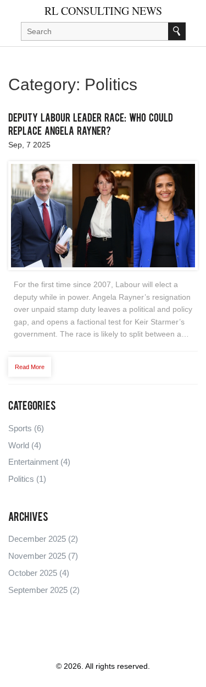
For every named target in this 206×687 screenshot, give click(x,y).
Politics (27, 478)
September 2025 (44, 590)
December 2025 (43, 538)
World (24, 445)
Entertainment (39, 461)
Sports (26, 428)
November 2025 (43, 555)
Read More (29, 367)
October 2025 (38, 573)
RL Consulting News (103, 11)
